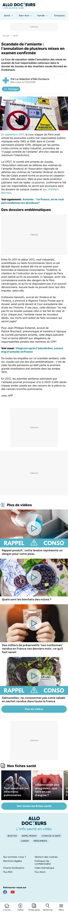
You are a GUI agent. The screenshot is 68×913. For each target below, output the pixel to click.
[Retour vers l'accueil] (34, 6)
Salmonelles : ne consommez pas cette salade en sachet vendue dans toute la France (33, 699)
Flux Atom (40, 872)
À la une (6, 910)
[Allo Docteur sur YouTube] (13, 892)
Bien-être (24, 15)
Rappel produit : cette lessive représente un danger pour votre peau (32, 552)
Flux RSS (7, 872)
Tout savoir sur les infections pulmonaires (16, 792)
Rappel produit (29, 836)
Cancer (25, 841)
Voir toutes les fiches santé (34, 806)
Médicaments (40, 841)
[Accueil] (34, 823)
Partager (13, 89)
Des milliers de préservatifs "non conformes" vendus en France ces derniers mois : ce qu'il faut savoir (32, 648)
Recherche (47, 910)
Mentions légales (12, 861)
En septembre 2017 (12, 134)
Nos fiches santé (21, 766)
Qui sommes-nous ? (14, 856)
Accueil (6, 35)
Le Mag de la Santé (51, 836)
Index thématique (44, 867)
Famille (41, 15)
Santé (7, 15)
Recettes (12, 836)
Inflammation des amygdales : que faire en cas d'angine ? (47, 790)
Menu (61, 910)
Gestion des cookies (46, 856)
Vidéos (20, 910)
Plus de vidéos (19, 505)
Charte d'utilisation (13, 867)
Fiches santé (34, 910)
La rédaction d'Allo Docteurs (32, 79)
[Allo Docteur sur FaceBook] (5, 892)
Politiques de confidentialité (43, 862)
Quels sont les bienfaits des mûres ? (26, 599)
